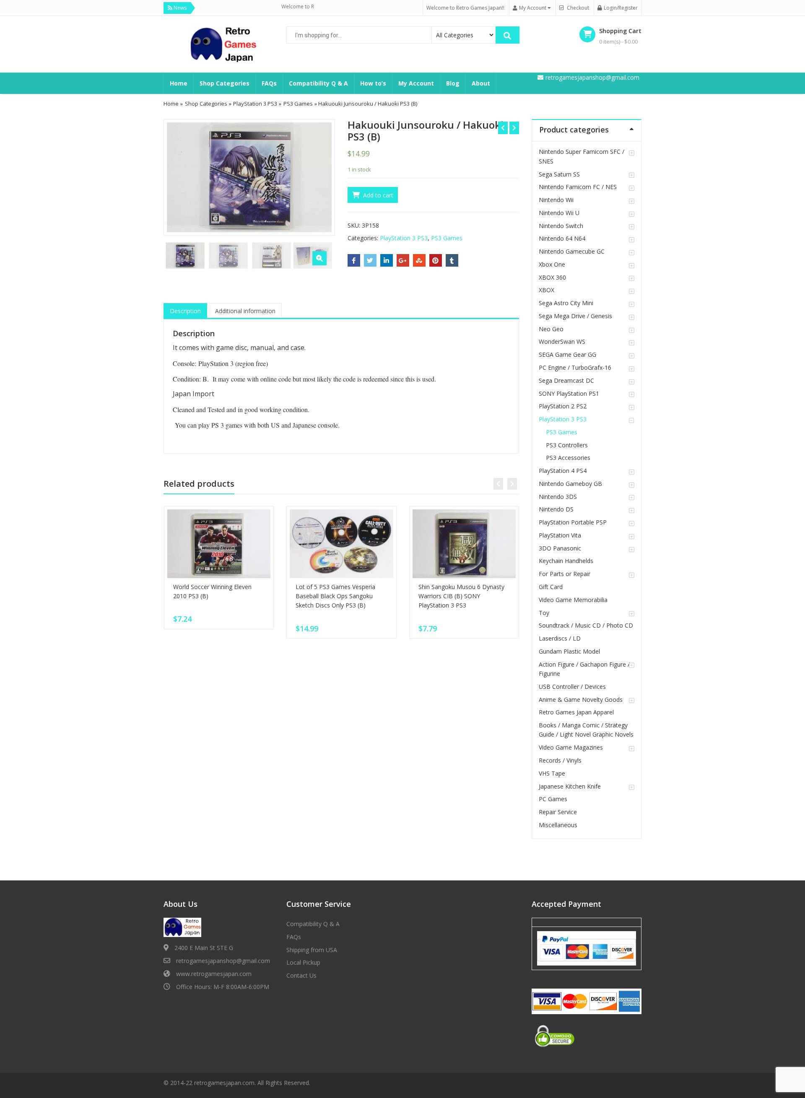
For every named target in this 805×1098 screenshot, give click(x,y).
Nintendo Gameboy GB (570, 484)
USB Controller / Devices (572, 686)
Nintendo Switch (561, 226)
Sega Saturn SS (559, 174)
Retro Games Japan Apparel (576, 712)
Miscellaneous (558, 825)
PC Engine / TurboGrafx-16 (575, 367)
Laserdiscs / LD (560, 638)
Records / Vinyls (560, 760)
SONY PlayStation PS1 (569, 393)
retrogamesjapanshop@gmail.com (223, 961)
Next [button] (320, 176)
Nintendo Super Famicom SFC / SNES (581, 156)
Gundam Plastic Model (569, 651)
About (481, 83)
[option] (249, 177)
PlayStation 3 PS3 (255, 103)
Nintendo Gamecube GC (572, 251)
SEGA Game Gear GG (567, 354)
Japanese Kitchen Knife (570, 786)
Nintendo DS (556, 509)
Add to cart (378, 195)
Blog (453, 83)
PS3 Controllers (567, 445)
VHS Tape (552, 773)
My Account (416, 83)
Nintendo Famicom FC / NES (578, 187)
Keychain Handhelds (566, 561)
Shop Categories (224, 83)
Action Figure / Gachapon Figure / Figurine (584, 668)
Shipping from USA (311, 950)
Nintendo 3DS (558, 497)
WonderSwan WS (562, 341)
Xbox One (552, 264)
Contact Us (301, 975)
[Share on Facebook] (354, 260)
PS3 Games (298, 103)
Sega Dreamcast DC (566, 380)
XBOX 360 (552, 277)
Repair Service (558, 812)
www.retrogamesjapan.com (214, 974)
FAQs (269, 83)
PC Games (553, 799)
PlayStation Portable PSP (573, 522)
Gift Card (551, 587)
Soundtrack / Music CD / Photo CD (586, 625)
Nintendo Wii (556, 200)
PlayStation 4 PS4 (563, 471)
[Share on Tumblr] (452, 260)
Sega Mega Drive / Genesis (575, 316)
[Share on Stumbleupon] (419, 260)
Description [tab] (185, 311)
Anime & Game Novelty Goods (581, 699)
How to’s (373, 83)
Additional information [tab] (245, 311)
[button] (319, 258)
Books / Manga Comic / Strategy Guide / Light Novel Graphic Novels (586, 729)
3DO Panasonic (560, 548)
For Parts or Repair (564, 574)
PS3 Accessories (568, 458)
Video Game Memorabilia (573, 600)
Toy (544, 613)
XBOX (546, 290)
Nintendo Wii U (559, 213)
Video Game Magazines (571, 747)
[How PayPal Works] (586, 948)
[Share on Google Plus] (403, 260)
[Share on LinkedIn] (386, 260)
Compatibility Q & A (318, 83)
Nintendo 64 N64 (562, 238)
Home (178, 83)
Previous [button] (178, 176)
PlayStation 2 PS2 (563, 406)
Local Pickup (303, 962)
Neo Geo (551, 329)
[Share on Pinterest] (435, 260)
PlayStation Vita (560, 535)
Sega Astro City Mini (566, 303)
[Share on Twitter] (370, 260)
